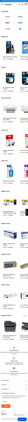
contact (13, 364)
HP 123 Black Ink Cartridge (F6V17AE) (8, 88)
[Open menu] (2, 4)
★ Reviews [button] (26, 212)
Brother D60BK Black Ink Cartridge (10, 56)
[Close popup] (25, 413)
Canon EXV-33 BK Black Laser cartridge (9, 305)
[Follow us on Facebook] (2, 414)
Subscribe (6, 406)
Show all (25, 315)
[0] (25, 4)
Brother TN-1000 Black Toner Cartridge (9, 244)
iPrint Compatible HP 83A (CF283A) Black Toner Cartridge (9, 212)
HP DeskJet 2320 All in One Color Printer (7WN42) (10, 119)
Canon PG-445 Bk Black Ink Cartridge (8, 151)
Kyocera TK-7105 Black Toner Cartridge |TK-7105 (9, 275)
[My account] (22, 4)
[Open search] (19, 4)
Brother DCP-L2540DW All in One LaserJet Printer (9, 336)
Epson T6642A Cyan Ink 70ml (9, 180)
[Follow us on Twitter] (5, 414)
